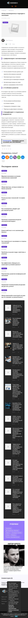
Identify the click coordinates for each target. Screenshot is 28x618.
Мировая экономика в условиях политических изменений (11, 177)
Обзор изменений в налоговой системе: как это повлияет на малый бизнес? (13, 296)
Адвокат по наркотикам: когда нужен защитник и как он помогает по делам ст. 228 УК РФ (18, 347)
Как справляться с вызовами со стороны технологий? (13, 242)
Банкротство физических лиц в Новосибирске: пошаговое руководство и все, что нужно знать (18, 360)
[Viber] (15, 157)
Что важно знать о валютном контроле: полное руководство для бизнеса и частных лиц (18, 480)
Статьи (7, 534)
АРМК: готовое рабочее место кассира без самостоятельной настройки (17, 419)
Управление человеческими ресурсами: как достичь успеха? (13, 285)
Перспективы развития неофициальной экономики (13, 274)
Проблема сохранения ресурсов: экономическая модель (11, 220)
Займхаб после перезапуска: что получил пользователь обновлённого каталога (17, 309)
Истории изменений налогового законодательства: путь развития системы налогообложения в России (18, 465)
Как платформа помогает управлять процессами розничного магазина (17, 322)
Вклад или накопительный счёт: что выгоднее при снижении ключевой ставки (18, 334)
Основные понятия (16, 532)
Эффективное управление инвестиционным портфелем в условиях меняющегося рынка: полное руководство (17, 449)
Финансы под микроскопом (12, 537)
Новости (8, 532)
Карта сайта (4, 596)
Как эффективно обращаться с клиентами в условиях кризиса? (11, 263)
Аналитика (8, 528)
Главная (3, 10)
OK (16, 616)
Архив (3, 603)
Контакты (3, 599)
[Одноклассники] (7, 157)
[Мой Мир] (22, 157)
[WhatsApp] (19, 157)
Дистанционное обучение (12, 530)
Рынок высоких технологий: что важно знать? (13, 198)
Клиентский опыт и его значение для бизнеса (12, 231)
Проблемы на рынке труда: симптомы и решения (13, 253)
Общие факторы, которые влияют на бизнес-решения (12, 187)
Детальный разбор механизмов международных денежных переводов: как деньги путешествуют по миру (18, 433)
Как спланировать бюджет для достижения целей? (10, 209)
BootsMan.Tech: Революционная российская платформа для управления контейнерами (17, 407)
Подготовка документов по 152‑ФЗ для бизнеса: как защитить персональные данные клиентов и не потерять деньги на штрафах (17, 390)
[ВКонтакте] (3, 157)
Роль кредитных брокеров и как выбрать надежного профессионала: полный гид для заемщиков (17, 508)
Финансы (11, 10)
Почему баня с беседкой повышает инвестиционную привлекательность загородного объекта (18, 374)
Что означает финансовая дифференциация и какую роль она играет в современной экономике (18, 493)
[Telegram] (11, 157)
